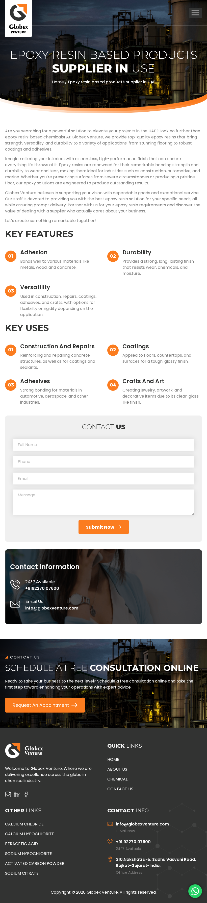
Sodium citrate (22, 873)
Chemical (117, 779)
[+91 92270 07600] (110, 841)
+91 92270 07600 (133, 842)
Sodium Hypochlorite (28, 854)
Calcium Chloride (24, 824)
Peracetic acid (21, 844)
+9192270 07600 (42, 588)
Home (58, 82)
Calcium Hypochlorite (29, 834)
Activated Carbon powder (34, 863)
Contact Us (120, 789)
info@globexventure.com (51, 608)
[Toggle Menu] (195, 12)
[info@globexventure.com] (110, 824)
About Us (117, 769)
